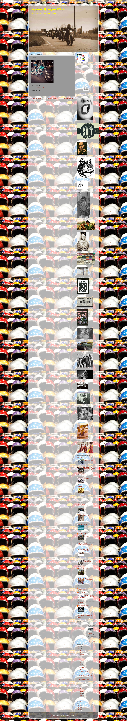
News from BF (82, 667)
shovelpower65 (82, 533)
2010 (79, 705)
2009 (79, 707)
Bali (80, 673)
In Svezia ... (82, 685)
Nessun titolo (82, 681)
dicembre (82, 654)
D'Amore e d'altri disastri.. (89, 607)
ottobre (81, 658)
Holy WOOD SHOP (82, 559)
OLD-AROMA (81, 504)
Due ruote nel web (82, 543)
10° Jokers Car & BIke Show (85, 675)
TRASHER (80, 617)
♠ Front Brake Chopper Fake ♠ (85, 467)
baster (90, 633)
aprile (81, 693)
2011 (79, 703)
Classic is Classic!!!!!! (88, 478)
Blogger (72, 715)
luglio (81, 664)
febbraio (82, 697)
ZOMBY (80, 486)
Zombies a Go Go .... (84, 686)
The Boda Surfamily (83, 524)
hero (80, 669)
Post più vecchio (68, 98)
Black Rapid (86, 550)
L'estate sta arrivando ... (84, 679)
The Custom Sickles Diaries (85, 588)
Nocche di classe (83, 683)
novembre (82, 656)
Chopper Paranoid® (83, 568)
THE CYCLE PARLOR (83, 605)
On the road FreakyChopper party (88, 459)
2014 (79, 650)
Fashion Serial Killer (83, 549)
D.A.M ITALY (87, 506)
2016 (79, 646)
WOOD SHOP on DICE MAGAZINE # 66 (89, 561)
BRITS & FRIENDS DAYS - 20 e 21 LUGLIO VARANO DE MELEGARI (89, 595)
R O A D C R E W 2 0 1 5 (89, 570)
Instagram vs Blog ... (82, 589)
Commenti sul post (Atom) (41, 101)
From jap (81, 677)
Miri (79, 501)
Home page (52, 98)
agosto (81, 662)
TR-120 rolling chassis (88, 579)
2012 (79, 701)
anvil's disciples (82, 578)
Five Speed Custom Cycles (85, 615)
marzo (81, 695)
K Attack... (81, 688)
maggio (81, 691)
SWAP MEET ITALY (83, 500)
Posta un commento (37, 92)
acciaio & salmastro (48, 9)
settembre (82, 660)
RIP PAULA (86, 515)
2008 (79, 709)
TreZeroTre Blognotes (83, 592)
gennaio (82, 699)
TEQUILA (80, 602)
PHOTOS (86, 525)
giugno (81, 665)
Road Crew (81, 457)
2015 (79, 648)
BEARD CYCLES (82, 477)
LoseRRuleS (81, 514)
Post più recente (36, 98)
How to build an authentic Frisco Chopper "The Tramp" (89, 470)
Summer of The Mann (84, 671)
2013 (79, 652)
